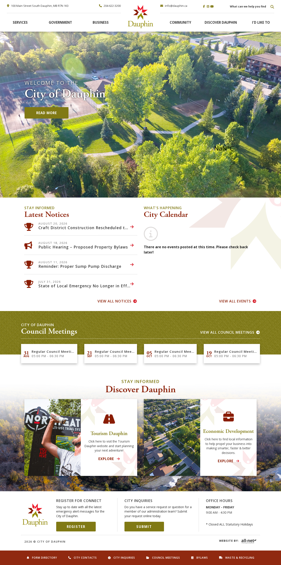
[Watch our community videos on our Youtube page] (211, 6)
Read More (46, 113)
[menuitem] (20, 22)
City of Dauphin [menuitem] (140, 16)
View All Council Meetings (227, 332)
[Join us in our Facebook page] (204, 6)
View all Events (235, 301)
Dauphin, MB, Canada (235, 148)
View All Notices (114, 301)
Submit (144, 526)
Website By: (229, 541)
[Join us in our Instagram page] (208, 6)
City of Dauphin (35, 515)
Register (76, 526)
